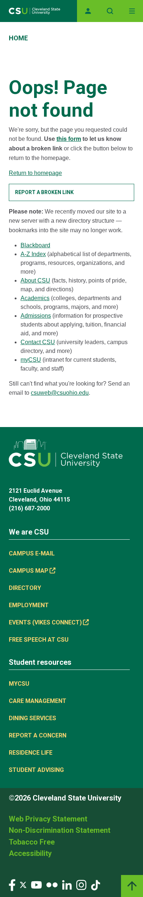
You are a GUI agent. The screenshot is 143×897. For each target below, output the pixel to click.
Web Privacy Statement (48, 818)
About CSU (35, 280)
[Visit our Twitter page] (23, 884)
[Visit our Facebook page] (12, 884)
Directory (25, 587)
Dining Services (32, 718)
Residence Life (30, 752)
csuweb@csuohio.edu (60, 393)
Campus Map (28, 570)
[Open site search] (110, 11)
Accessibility (30, 853)
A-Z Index (33, 254)
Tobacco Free (32, 842)
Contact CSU (38, 342)
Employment (29, 605)
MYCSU (19, 683)
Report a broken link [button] (44, 192)
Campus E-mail (32, 553)
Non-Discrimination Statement (59, 830)
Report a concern (37, 735)
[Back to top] (132, 886)
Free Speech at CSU (39, 639)
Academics (35, 298)
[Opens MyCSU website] (88, 11)
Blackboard (35, 245)
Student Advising (36, 769)
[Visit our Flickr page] (52, 884)
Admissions (36, 316)
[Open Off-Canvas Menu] (132, 11)
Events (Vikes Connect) (45, 622)
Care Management (37, 700)
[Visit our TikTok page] (95, 884)
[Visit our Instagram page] (81, 884)
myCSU (31, 360)
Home (18, 38)
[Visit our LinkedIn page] (67, 884)
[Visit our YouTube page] (36, 884)
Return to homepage (35, 173)
